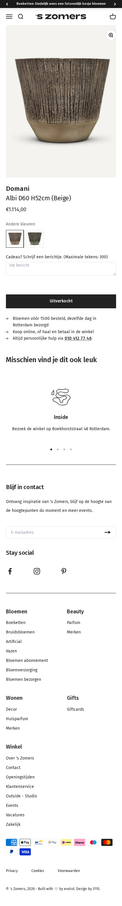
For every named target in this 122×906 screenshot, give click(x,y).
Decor (11, 709)
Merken (74, 632)
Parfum (73, 622)
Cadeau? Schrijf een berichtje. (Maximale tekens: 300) (57, 257)
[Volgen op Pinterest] (64, 571)
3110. (96, 889)
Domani (17, 189)
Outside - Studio (21, 796)
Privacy (12, 871)
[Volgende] (115, 4)
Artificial (14, 641)
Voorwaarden (69, 871)
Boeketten (15, 622)
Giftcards (75, 709)
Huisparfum (17, 719)
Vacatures (15, 815)
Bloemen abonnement (27, 660)
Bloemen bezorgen (23, 679)
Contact (13, 767)
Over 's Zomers (20, 758)
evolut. (69, 889)
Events (12, 805)
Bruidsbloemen (20, 632)
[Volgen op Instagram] (37, 571)
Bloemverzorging (21, 670)
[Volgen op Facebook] (10, 571)
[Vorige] (7, 4)
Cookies (37, 871)
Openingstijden (20, 777)
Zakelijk (13, 824)
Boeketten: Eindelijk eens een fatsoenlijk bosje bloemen (61, 4)
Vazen (11, 651)
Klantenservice (20, 786)
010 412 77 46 (78, 338)
